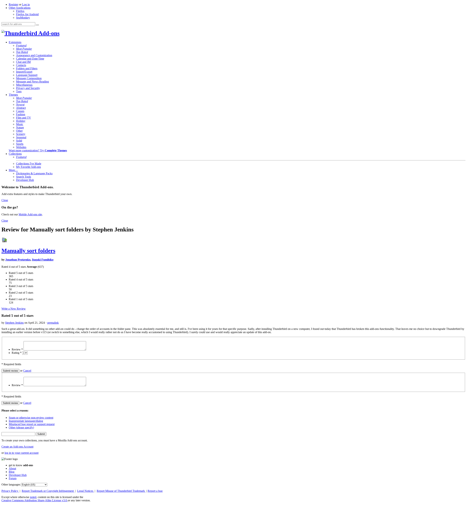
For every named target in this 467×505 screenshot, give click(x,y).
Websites (21, 147)
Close (4, 200)
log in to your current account (21, 452)
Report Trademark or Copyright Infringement (48, 490)
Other (19, 130)
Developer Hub (25, 180)
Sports (19, 143)
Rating (17, 352)
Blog (11, 471)
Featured (21, 45)
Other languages (10, 484)
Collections (15, 153)
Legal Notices (85, 490)
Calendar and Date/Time (30, 58)
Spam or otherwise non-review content (31, 417)
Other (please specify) (21, 427)
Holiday (20, 120)
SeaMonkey (23, 17)
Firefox (20, 11)
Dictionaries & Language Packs (34, 173)
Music (19, 124)
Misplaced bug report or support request (32, 424)
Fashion (20, 114)
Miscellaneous (24, 84)
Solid (19, 140)
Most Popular (24, 48)
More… (13, 170)
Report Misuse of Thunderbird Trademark (121, 490)
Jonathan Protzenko (17, 259)
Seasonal (21, 137)
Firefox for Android (27, 14)
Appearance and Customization (34, 55)
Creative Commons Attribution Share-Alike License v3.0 (34, 500)
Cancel (27, 370)
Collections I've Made (28, 163)
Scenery (20, 134)
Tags (19, 91)
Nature (20, 127)
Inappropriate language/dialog (26, 420)
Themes (13, 94)
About (12, 468)
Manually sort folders (28, 250)
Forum (12, 478)
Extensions (15, 42)
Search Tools (23, 176)
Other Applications (19, 7)
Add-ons (48, 33)
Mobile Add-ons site (30, 214)
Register (13, 4)
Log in (26, 4)
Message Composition (29, 78)
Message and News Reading (32, 81)
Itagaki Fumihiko (42, 259)
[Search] (37, 25)
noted (33, 497)
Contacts (21, 65)
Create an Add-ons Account (17, 446)
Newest (20, 104)
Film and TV (23, 117)
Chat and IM (23, 61)
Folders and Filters (26, 68)
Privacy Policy (10, 490)
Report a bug (155, 490)
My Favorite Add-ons (28, 166)
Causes (20, 111)
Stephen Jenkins (14, 322)
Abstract (21, 107)
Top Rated (22, 52)
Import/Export (24, 71)
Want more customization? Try (38, 150)
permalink (53, 322)
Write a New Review (13, 308)
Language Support (26, 75)
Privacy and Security (28, 88)
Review (17, 349)
